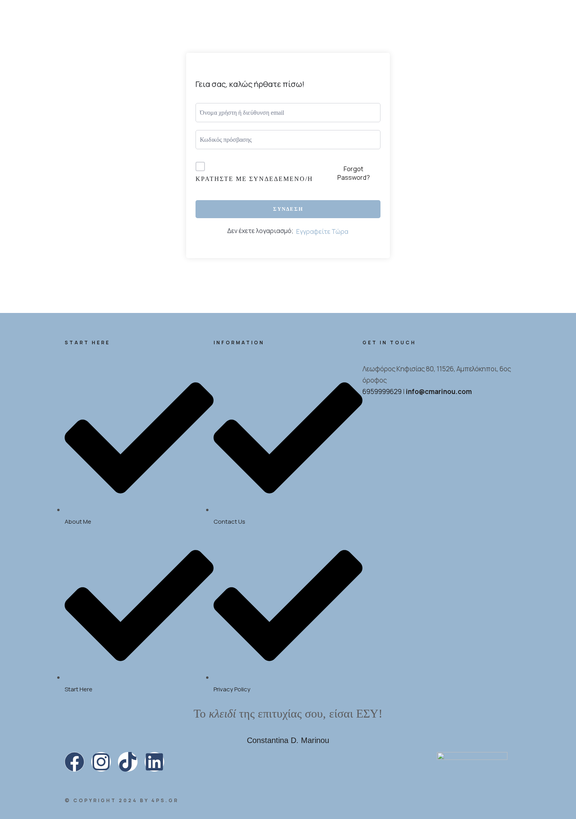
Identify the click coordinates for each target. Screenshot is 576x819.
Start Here (170, 84)
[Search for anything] (360, 116)
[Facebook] (74, 762)
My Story (116, 84)
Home (75, 84)
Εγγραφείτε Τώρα (322, 231)
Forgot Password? (353, 173)
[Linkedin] (154, 762)
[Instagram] (101, 762)
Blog (486, 47)
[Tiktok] (128, 762)
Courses (446, 34)
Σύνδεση (288, 209)
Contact (478, 70)
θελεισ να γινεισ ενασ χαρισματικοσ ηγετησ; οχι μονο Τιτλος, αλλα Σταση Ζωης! (288, 10)
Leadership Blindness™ (409, 47)
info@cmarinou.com (439, 391)
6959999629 (382, 391)
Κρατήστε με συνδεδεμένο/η (254, 178)
